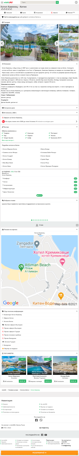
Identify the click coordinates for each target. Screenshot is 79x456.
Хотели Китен (8, 321)
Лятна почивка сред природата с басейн (39, 372)
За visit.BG (44, 404)
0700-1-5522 (7, 428)
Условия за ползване (47, 409)
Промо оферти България (12, 328)
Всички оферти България (13, 325)
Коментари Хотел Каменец (12, 314)
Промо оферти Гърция (12, 331)
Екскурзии (7, 345)
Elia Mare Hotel (8, 163)
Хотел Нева (7, 166)
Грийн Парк (45, 159)
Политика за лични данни (11, 412)
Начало (5, 404)
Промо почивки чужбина (12, 335)
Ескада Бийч (65, 376)
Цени (24, 12)
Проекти (3, 442)
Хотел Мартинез (14, 376)
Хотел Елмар (7, 159)
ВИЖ (22, 381)
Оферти (55, 12)
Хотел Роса (45, 163)
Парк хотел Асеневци (53, 442)
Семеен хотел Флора (10, 152)
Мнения (71, 13)
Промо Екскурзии (10, 338)
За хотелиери (36, 440)
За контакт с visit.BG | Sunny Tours (13, 425)
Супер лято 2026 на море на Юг (65, 372)
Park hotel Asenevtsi (40, 376)
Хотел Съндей (8, 156)
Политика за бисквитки (48, 412)
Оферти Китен (8, 318)
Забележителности (9, 407)
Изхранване (39, 12)
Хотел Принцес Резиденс (49, 166)
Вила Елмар (45, 149)
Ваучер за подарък (10, 348)
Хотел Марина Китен (10, 149)
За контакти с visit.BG (66, 441)
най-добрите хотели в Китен (30, 17)
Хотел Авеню (45, 156)
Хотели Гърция (9, 342)
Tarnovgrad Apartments (54, 443)
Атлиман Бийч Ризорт (48, 152)
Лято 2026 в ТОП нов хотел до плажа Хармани (14, 372)
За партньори (7, 409)
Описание (9, 12)
